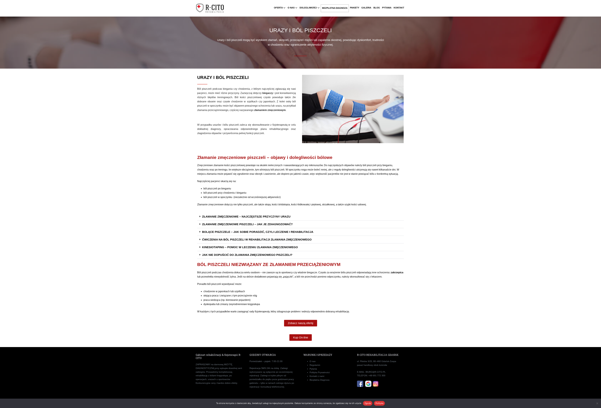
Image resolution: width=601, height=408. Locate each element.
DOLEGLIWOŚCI (308, 7)
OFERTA (278, 7)
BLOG (376, 7)
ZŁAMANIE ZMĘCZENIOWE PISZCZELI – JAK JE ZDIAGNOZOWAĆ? (247, 224)
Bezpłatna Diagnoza (319, 380)
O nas (313, 361)
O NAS (291, 7)
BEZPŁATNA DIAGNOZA (334, 8)
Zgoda (368, 403)
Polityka (379, 403)
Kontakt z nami (317, 376)
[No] (597, 403)
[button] (300, 216)
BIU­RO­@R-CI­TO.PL (376, 372)
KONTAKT (399, 7)
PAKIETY (354, 7)
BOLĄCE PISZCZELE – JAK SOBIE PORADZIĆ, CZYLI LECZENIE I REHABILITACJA (257, 231)
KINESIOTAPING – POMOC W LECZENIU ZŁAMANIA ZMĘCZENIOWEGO (250, 247)
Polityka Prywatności (320, 372)
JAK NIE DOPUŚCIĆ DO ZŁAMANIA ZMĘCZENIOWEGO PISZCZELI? (247, 254)
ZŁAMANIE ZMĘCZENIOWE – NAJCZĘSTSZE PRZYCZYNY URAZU (246, 216)
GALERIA (366, 7)
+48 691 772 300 (376, 375)
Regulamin (315, 365)
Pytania (313, 369)
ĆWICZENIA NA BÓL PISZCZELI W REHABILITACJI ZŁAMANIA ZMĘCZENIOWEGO (257, 239)
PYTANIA (386, 7)
